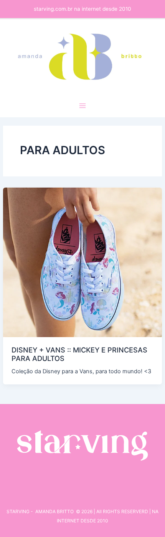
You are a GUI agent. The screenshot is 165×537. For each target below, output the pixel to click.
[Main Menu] (82, 106)
